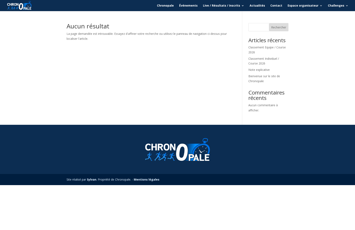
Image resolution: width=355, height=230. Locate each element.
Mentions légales (146, 179)
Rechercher (278, 27)
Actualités (257, 5)
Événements (188, 5)
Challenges (336, 5)
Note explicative (259, 70)
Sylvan (91, 179)
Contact (276, 5)
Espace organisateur (303, 5)
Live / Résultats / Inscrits (221, 5)
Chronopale (165, 5)
